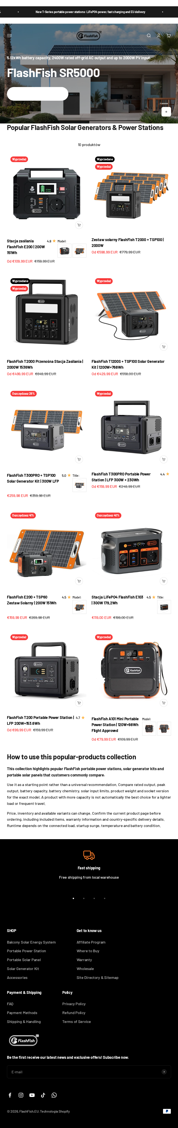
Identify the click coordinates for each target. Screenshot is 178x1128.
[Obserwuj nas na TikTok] (43, 1095)
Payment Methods (22, 1012)
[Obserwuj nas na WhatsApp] (54, 1095)
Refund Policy (74, 1012)
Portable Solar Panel (24, 959)
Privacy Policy (74, 1003)
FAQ (10, 1003)
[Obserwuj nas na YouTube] (32, 1095)
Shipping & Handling (24, 1021)
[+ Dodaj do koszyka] (79, 225)
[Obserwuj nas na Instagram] (21, 1095)
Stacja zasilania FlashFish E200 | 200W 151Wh (26, 246)
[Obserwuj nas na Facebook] (10, 1095)
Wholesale (85, 968)
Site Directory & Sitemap (98, 977)
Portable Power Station (26, 950)
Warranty (84, 959)
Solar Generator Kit (23, 968)
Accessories (17, 977)
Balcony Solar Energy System (31, 942)
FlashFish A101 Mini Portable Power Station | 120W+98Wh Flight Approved (115, 724)
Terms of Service (76, 1021)
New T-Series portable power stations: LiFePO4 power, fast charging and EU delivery (75, 12)
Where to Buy (88, 950)
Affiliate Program (91, 942)
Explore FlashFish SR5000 (38, 93)
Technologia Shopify (55, 1111)
